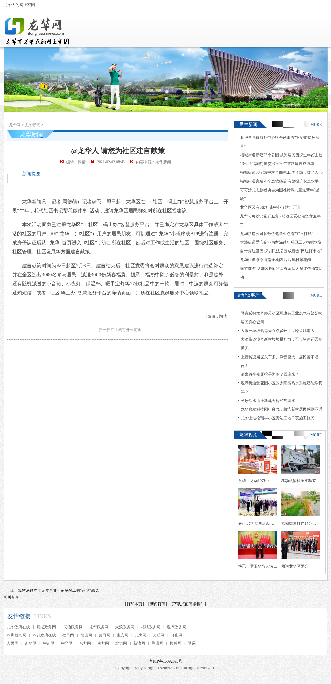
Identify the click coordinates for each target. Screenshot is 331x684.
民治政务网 (73, 627)
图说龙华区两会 (294, 566)
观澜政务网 (176, 627)
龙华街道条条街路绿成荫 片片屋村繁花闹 (275, 260)
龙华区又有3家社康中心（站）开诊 (270, 207)
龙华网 (15, 125)
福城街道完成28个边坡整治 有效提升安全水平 (279, 181)
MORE (316, 124)
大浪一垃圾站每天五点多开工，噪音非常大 (278, 330)
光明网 (159, 635)
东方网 (85, 643)
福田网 (68, 635)
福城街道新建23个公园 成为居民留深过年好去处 (281, 155)
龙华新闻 (32, 125)
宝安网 (122, 635)
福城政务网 (150, 627)
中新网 (49, 643)
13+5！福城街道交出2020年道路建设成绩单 (277, 163)
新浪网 (139, 643)
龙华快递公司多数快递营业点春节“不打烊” (276, 233)
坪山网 (177, 635)
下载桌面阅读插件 (188, 604)
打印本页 (134, 604)
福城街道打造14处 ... (298, 523)
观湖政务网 (47, 627)
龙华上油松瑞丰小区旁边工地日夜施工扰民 (278, 418)
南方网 (103, 643)
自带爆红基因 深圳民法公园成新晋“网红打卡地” (281, 251)
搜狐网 (175, 643)
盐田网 (104, 635)
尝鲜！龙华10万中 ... (255, 481)
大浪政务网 (124, 627)
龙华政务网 (99, 627)
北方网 (121, 643)
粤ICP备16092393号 (165, 661)
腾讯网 (157, 643)
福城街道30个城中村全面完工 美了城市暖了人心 (281, 172)
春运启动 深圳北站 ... (256, 523)
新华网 (31, 643)
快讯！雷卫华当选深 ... (257, 566)
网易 (192, 643)
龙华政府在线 (18, 627)
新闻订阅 (158, 604)
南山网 (86, 635)
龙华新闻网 (37, 31)
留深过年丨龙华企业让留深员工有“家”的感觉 (60, 590)
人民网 (12, 643)
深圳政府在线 (44, 635)
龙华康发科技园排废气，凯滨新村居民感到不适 (281, 409)
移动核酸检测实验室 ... (300, 481)
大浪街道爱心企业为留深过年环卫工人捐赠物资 (281, 242)
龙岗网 (140, 635)
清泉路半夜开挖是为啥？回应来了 (270, 374)
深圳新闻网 (16, 635)
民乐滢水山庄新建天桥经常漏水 (268, 400)
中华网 (67, 643)
